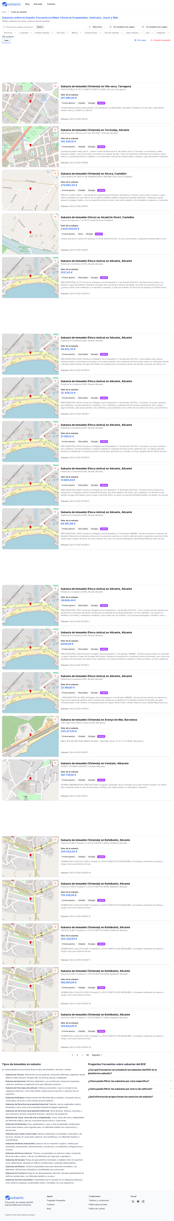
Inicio (4, 12)
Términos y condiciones (99, 1200)
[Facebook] (138, 1201)
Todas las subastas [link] (19, 12)
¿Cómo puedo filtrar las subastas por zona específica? (118, 1081)
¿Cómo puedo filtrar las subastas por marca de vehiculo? (120, 1089)
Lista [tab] (6, 40)
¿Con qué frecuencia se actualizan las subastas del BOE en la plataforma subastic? (122, 1071)
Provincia (8, 33)
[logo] (11, 4)
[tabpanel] (87, 550)
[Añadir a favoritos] (55, 86)
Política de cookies (97, 1208)
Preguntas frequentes (56, 1200)
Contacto (51, 1204)
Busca (40, 27)
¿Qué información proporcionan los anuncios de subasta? (120, 1096)
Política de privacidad (98, 1204)
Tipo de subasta (111, 33)
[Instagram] (143, 1201)
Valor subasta (132, 33)
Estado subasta (42, 33)
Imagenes (161, 33)
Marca (75, 33)
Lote (148, 33)
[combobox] (97, 27)
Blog (49, 1208)
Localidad (23, 33)
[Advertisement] (87, 62)
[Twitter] (133, 1201)
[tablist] (6, 40)
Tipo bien (60, 33)
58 (87, 1055)
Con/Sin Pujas (91, 33)
